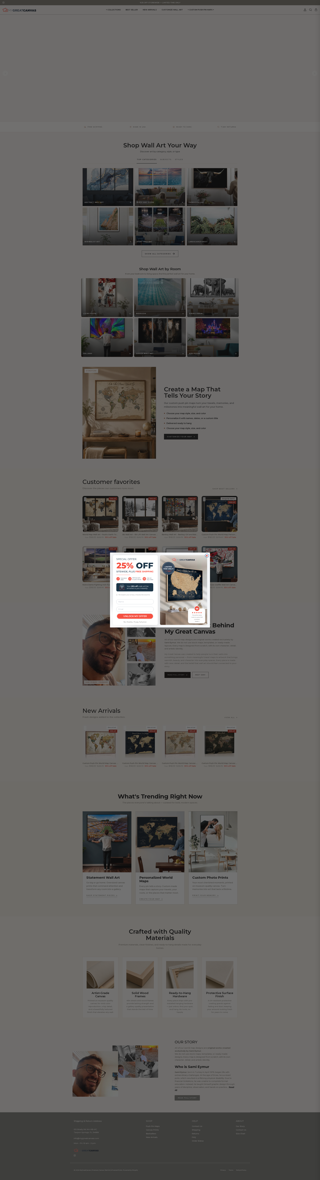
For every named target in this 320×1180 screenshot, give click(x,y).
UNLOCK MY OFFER (135, 616)
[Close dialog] (207, 556)
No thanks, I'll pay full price (135, 622)
